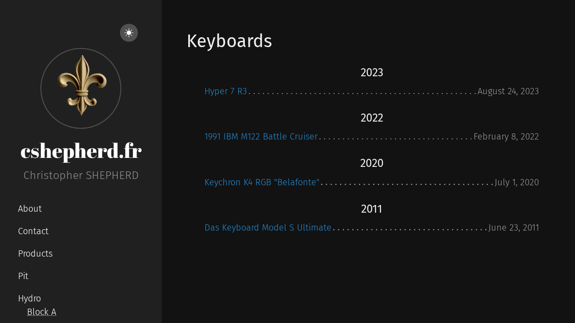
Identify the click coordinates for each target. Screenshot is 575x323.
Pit (23, 276)
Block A (41, 311)
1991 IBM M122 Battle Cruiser (261, 136)
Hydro (29, 298)
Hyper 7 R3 (225, 91)
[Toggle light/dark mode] (129, 33)
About (30, 208)
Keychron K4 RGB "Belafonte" (261, 182)
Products (35, 253)
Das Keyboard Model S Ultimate (268, 227)
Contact (33, 231)
